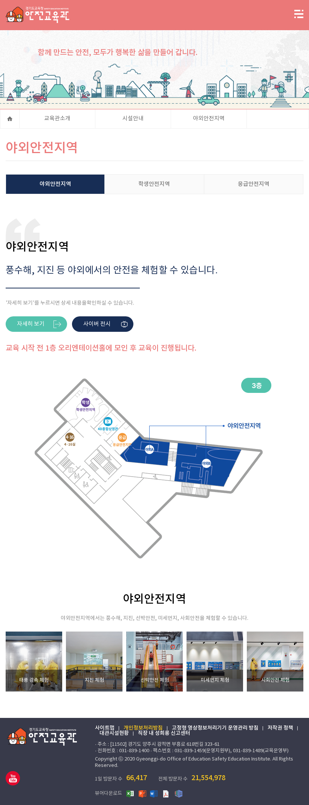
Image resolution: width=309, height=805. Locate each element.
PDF (166, 793)
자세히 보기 (30, 324)
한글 (178, 793)
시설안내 (133, 118)
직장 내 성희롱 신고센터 (164, 733)
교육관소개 (57, 118)
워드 (154, 793)
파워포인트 (142, 793)
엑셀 (130, 793)
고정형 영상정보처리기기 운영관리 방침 (215, 728)
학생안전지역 (154, 184)
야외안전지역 (209, 118)
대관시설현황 (114, 733)
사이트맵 (105, 728)
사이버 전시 (97, 324)
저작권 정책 (280, 728)
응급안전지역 (253, 184)
